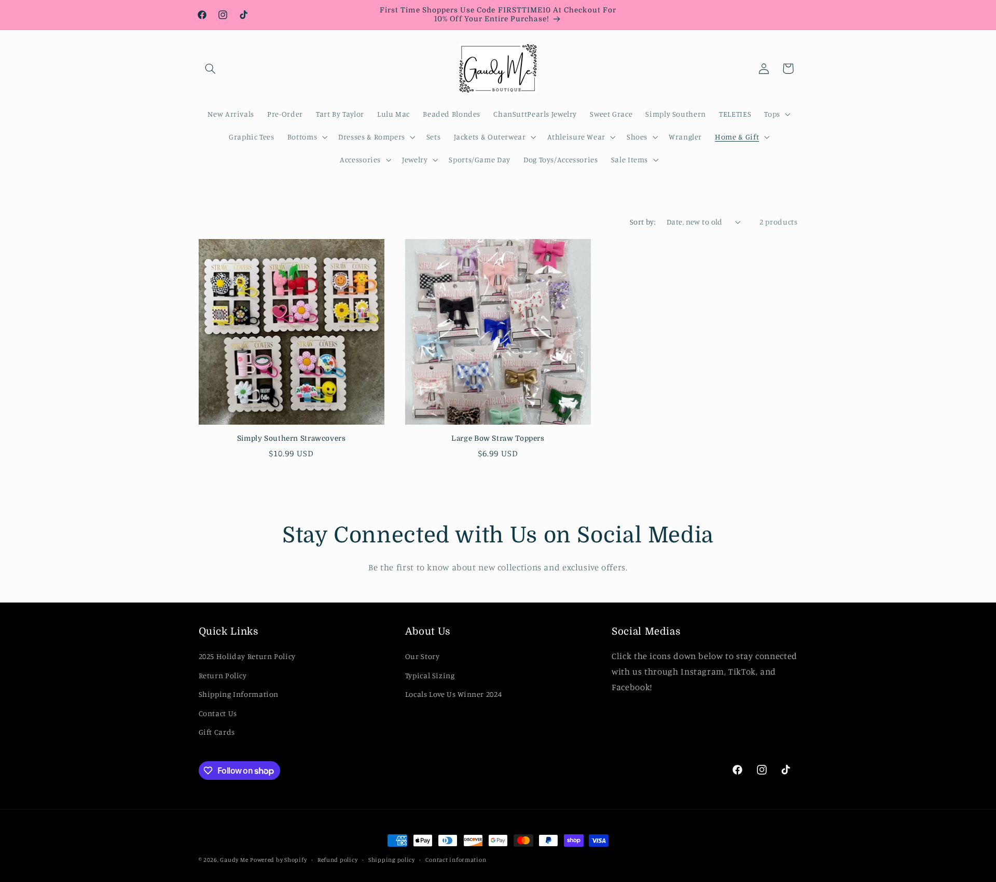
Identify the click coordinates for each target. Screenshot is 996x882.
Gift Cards (217, 731)
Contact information (455, 859)
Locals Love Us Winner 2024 (453, 694)
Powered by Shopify (278, 859)
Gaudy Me (234, 859)
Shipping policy (391, 859)
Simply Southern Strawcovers (291, 438)
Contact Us (218, 713)
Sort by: (643, 221)
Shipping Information (239, 694)
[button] (211, 68)
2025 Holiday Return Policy (247, 656)
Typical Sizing (430, 675)
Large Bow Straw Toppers (498, 438)
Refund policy (337, 859)
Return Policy (223, 675)
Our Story (422, 656)
